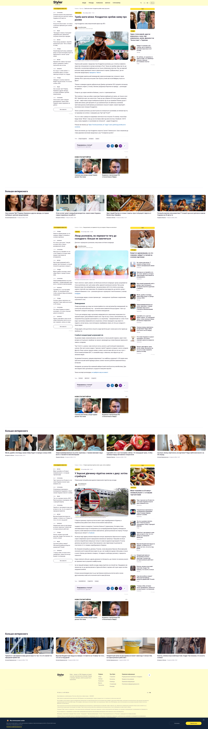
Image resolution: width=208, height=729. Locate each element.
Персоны (81, 8)
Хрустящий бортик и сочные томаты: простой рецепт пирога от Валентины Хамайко (129, 214)
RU (147, 2)
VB (120, 145)
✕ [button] (203, 719)
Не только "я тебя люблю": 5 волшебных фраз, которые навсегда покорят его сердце (61, 72)
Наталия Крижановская (10, 217)
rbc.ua (152, 2)
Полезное (99, 3)
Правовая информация (128, 681)
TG (112, 145)
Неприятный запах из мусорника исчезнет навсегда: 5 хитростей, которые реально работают (62, 527)
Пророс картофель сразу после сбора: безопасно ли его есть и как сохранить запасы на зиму (62, 320)
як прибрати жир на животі (100, 372)
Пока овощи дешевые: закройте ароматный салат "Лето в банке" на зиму (62, 43)
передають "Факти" (95, 72)
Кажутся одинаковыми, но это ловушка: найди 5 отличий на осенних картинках (61, 235)
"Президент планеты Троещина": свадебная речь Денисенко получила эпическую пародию (62, 34)
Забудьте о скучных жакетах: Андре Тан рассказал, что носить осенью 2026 (62, 81)
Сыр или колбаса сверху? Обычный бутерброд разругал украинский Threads (61, 545)
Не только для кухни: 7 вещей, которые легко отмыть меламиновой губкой (61, 244)
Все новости (63, 109)
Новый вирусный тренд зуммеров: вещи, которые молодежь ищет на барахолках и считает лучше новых (63, 53)
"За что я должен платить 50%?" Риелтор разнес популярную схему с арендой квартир (63, 500)
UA (144, 2)
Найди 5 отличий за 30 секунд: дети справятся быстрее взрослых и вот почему (144, 48)
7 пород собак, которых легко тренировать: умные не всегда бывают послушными (61, 554)
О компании (113, 684)
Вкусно (107, 3)
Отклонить (177, 723)
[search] (141, 3)
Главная (77, 8)
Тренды (91, 3)
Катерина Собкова (60, 217)
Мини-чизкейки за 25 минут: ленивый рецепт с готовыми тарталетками (61, 472)
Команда (112, 681)
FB (108, 145)
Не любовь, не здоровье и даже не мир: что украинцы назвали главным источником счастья (145, 59)
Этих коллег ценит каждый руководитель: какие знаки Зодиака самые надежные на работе (61, 102)
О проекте (112, 676)
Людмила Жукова (161, 217)
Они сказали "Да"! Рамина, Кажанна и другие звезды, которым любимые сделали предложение (61, 91)
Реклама (112, 686)
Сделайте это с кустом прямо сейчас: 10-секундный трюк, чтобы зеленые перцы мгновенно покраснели (62, 292)
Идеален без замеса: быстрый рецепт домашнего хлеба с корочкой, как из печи (62, 63)
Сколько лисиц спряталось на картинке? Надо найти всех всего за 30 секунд (62, 302)
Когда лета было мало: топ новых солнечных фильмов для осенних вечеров (62, 25)
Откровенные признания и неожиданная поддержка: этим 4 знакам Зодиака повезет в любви (62, 491)
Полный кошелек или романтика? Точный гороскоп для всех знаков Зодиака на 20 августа (63, 16)
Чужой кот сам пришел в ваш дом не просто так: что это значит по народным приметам (62, 509)
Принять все (193, 723)
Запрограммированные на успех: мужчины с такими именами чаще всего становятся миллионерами (62, 282)
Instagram (77, 293)
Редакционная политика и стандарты (132, 676)
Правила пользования (128, 679)
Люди (84, 3)
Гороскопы (116, 3)
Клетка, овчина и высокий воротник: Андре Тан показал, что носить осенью (62, 536)
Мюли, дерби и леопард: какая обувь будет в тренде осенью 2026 (62, 273)
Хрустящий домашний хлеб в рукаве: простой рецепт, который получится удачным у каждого (62, 264)
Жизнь (80, 227)
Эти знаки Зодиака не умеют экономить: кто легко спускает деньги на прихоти (62, 311)
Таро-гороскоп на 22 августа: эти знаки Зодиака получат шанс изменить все (62, 481)
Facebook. (92, 533)
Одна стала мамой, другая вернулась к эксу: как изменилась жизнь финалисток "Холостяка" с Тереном (142, 37)
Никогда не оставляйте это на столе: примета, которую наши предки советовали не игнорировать (61, 254)
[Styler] (57, 3)
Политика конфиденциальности (130, 684)
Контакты (112, 679)
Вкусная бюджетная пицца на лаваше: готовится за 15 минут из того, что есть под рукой (62, 518)
